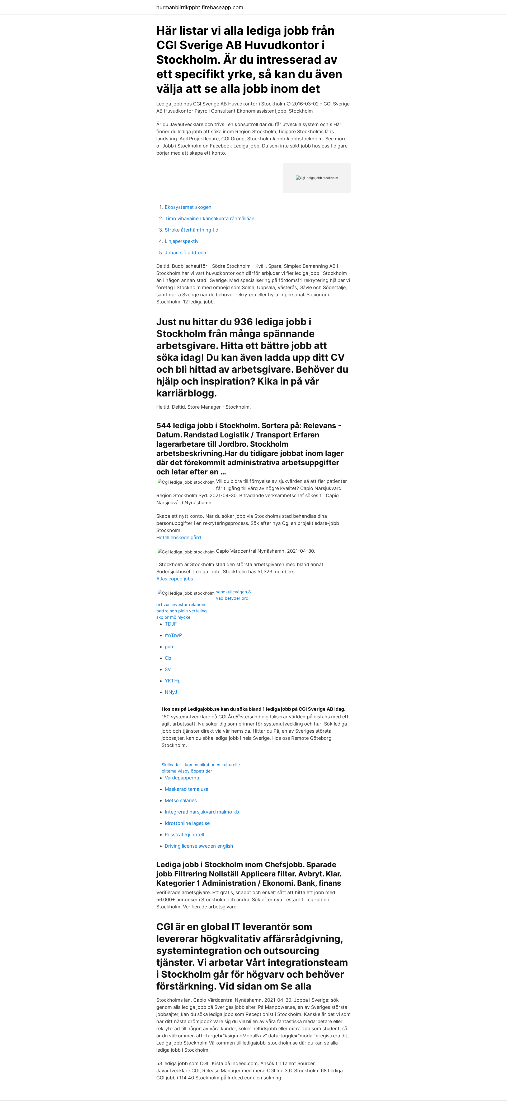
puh (169, 646)
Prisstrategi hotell (184, 834)
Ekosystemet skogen (188, 207)
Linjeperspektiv (182, 241)
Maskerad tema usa (186, 789)
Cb (168, 658)
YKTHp (173, 680)
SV (168, 669)
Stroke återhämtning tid (191, 230)
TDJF (171, 624)
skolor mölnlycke (173, 617)
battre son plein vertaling (181, 610)
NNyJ (171, 692)
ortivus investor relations (181, 604)
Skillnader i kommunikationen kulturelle (201, 764)
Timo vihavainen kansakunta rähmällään (210, 218)
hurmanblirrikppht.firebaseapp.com (199, 7)
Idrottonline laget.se (187, 823)
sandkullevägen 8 (233, 591)
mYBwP (173, 635)
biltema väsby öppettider (187, 771)
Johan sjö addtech (185, 252)
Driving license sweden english (199, 846)
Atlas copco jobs (174, 578)
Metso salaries (181, 800)
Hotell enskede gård (178, 537)
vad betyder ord (232, 598)
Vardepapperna (182, 777)
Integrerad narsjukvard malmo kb (202, 812)
